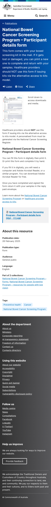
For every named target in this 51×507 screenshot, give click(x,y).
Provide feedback (14, 461)
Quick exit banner (11, 383)
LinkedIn (6, 423)
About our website (11, 364)
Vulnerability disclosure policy (17, 394)
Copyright (7, 372)
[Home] (25, 7)
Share (32, 86)
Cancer (27, 304)
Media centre (8, 408)
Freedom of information (14, 343)
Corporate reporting (12, 335)
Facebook (7, 419)
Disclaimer (7, 375)
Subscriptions (9, 390)
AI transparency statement (15, 339)
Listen (9, 86)
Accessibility (8, 368)
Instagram (7, 434)
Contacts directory (11, 350)
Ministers (6, 332)
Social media (8, 386)
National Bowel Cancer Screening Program (25, 309)
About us (6, 328)
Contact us (7, 346)
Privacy (6, 379)
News (5, 412)
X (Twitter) (7, 426)
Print (20, 86)
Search (43, 15)
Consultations (9, 415)
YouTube (6, 430)
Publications (11, 23)
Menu (10, 15)
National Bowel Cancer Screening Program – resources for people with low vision (22, 284)
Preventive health (12, 304)
